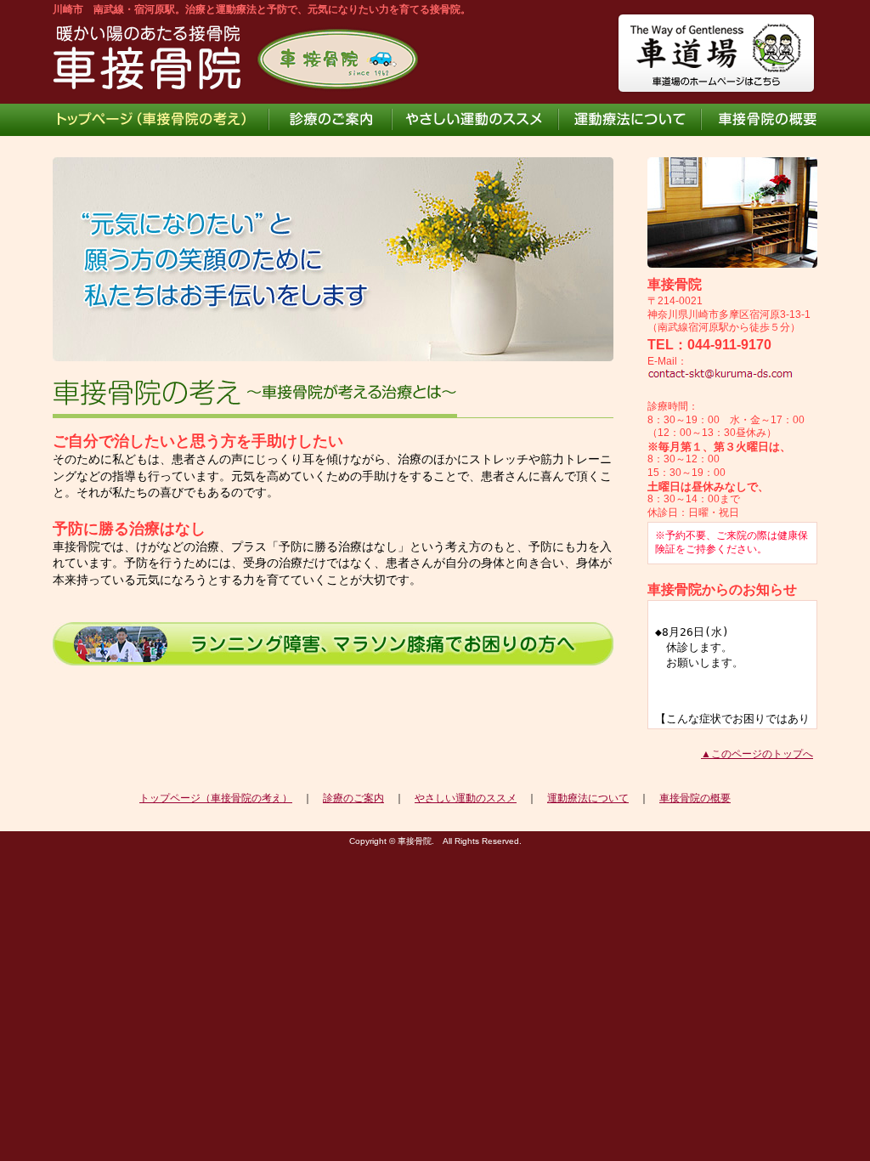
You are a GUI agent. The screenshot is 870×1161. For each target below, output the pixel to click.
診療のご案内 (353, 798)
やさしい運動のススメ (466, 798)
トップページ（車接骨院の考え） (215, 798)
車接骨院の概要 (695, 798)
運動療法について (588, 798)
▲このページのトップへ (757, 754)
